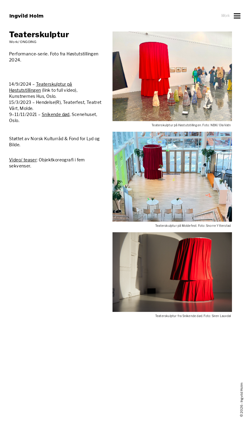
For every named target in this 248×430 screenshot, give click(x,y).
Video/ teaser (23, 159)
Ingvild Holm (26, 16)
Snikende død (56, 114)
